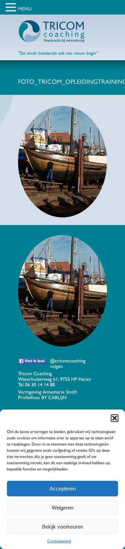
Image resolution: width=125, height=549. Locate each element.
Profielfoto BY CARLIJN (42, 397)
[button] (114, 418)
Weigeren (62, 508)
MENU (25, 8)
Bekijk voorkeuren (62, 527)
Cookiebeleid (59, 541)
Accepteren (63, 489)
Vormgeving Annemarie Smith (47, 392)
